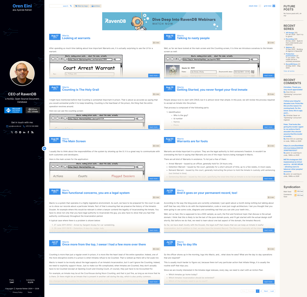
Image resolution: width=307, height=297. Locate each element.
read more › (154, 75)
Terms (30, 292)
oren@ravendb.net (15, 126)
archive (96, 6)
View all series (289, 71)
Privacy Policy (17, 292)
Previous (251, 291)
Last (272, 291)
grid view (268, 6)
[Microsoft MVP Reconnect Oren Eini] (13, 110)
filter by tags (82, 6)
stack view (253, 6)
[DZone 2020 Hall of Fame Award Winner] (33, 110)
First (243, 291)
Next (266, 291)
